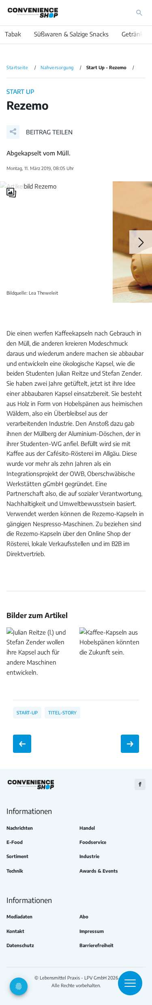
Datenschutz (20, 945)
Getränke (134, 34)
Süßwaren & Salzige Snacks (71, 34)
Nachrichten (19, 828)
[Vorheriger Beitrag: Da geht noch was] (22, 744)
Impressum (91, 931)
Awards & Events (98, 871)
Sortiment (17, 856)
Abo (83, 916)
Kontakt (15, 931)
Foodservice (92, 842)
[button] (39, 132)
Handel (87, 828)
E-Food (14, 842)
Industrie (89, 856)
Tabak (13, 34)
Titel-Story (62, 712)
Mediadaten (19, 916)
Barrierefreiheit (96, 945)
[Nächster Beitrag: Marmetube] (130, 744)
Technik (14, 871)
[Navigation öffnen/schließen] (130, 983)
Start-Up (27, 712)
